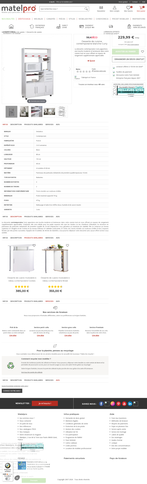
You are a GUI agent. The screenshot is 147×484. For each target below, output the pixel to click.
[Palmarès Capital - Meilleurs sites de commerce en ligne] (128, 90)
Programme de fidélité (73, 437)
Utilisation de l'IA (71, 432)
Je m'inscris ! (45, 403)
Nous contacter (25, 421)
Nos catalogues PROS (28, 429)
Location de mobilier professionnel (78, 448)
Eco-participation (71, 435)
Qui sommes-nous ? (27, 418)
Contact (134, 2)
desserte (7, 222)
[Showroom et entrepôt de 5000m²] (12, 26)
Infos (5, 124)
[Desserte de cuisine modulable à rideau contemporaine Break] (55, 258)
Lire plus (12, 335)
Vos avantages (116, 437)
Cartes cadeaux (71, 443)
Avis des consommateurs (120, 446)
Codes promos (70, 446)
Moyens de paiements (119, 424)
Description (16, 124)
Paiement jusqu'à (73, 2)
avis (94, 69)
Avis (58, 124)
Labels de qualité (117, 435)
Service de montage (118, 432)
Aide (143, 2)
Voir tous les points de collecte (31, 372)
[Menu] (11, 463)
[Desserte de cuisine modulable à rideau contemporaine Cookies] (22, 258)
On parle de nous (26, 424)
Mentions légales (71, 421)
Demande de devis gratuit (75, 418)
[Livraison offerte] (111, 26)
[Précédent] (3, 69)
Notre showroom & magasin (30, 435)
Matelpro (5, 32)
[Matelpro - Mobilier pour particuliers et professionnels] (19, 9)
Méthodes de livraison (119, 421)
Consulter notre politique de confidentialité (29, 473)
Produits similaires (33, 124)
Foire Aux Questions (118, 418)
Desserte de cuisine (34, 32)
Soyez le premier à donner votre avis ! (15, 386)
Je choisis (25, 480)
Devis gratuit (123, 2)
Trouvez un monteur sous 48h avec (91, 84)
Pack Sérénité (70, 440)
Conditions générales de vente (76, 424)
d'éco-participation (133, 44)
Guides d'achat (116, 440)
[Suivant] (70, 69)
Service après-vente (118, 429)
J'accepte (49, 480)
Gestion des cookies (73, 429)
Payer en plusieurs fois (119, 426)
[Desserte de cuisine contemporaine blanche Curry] (11, 112)
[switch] (7, 478)
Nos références (25, 426)
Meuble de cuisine (18, 32)
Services (49, 124)
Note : (78, 69)
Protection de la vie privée (75, 426)
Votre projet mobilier (119, 448)
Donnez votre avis (99, 71)
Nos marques (25, 432)
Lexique (114, 443)
